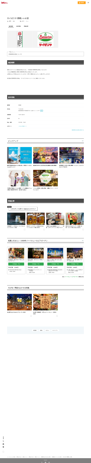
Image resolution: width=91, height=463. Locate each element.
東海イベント (25, 456)
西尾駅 (35, 330)
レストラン (55, 330)
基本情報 (11, 97)
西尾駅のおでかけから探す (46, 456)
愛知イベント (37, 456)
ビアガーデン (75, 276)
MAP (41, 110)
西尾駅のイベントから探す (57, 456)
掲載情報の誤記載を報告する (78, 130)
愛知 (41, 330)
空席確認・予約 (16, 264)
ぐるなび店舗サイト (22, 126)
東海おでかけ (19, 456)
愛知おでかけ (31, 456)
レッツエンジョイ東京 (11, 456)
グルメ (47, 330)
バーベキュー (68, 276)
